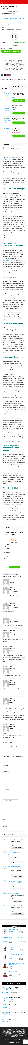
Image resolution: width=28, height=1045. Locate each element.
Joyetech (11, 1001)
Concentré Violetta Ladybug (17, 106)
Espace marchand (9, 1040)
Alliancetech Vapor (13, 992)
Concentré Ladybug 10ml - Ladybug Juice (18, 93)
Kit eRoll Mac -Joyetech (15, 997)
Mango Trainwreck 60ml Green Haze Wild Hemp (16, 964)
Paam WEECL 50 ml (14, 971)
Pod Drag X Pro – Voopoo (15, 1005)
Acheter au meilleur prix (11, 51)
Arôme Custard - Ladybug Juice (16, 129)
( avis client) (5, 25)
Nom (4, 812)
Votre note (5, 765)
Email (4, 819)
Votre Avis (6, 771)
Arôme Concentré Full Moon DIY (17, 1012)
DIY (20, 29)
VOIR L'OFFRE (19, 100)
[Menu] (2, 2)
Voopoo (11, 1008)
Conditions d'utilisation (17, 1039)
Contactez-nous (19, 1040)
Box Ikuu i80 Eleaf (13, 929)
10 (21, 746)
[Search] (25, 2)
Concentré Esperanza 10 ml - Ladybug (18, 119)
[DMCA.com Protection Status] (14, 1041)
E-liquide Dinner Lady (14, 1020)
